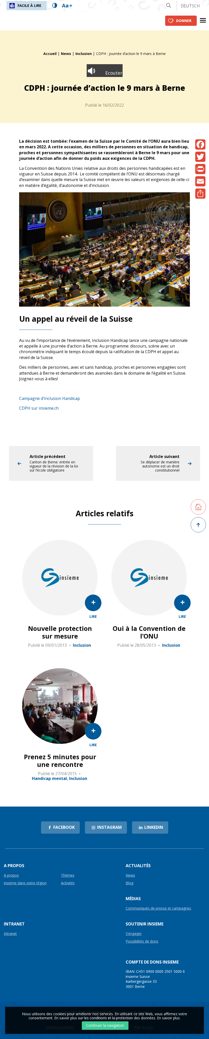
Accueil (50, 53)
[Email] (200, 181)
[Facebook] (200, 144)
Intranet (10, 934)
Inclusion (83, 53)
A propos (11, 875)
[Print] (200, 169)
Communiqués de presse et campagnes (158, 908)
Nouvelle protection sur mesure (60, 632)
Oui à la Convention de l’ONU (149, 632)
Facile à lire (29, 5)
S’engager (134, 934)
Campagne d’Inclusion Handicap (49, 398)
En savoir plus (168, 1017)
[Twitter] (200, 157)
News (66, 53)
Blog (129, 883)
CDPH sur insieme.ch (39, 408)
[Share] (200, 193)
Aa (67, 5)
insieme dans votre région (25, 883)
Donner (183, 20)
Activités (68, 883)
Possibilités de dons (142, 941)
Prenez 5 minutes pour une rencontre (60, 760)
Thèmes (67, 875)
